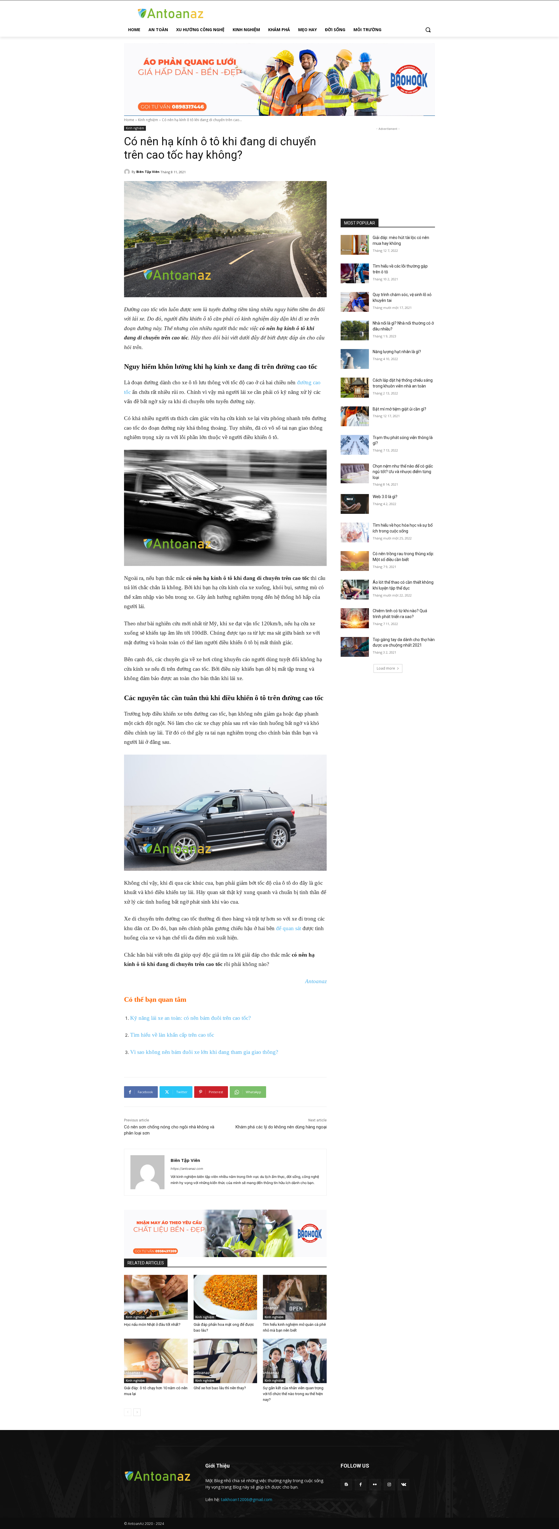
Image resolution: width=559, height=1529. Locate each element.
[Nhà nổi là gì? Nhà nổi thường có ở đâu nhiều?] (355, 330)
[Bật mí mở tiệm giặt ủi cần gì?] (355, 416)
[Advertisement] (388, 168)
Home (129, 119)
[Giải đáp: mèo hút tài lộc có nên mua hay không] (355, 245)
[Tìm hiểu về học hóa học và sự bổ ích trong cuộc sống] (355, 532)
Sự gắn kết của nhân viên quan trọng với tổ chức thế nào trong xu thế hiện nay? (293, 1394)
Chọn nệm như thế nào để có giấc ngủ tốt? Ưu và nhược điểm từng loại (403, 472)
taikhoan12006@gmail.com (246, 1499)
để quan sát (288, 928)
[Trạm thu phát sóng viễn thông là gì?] (355, 445)
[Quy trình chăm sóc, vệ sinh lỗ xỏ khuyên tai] (355, 302)
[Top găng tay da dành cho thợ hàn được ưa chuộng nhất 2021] (355, 647)
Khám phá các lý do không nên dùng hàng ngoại (281, 1127)
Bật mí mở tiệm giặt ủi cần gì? (399, 409)
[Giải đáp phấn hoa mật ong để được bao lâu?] (225, 1297)
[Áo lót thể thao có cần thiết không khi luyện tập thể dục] (355, 589)
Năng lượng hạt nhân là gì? (397, 351)
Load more (386, 668)
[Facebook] (360, 1484)
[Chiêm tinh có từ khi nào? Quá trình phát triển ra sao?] (355, 618)
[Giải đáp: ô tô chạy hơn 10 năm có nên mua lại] (156, 1361)
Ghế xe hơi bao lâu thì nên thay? (220, 1388)
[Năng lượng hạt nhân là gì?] (355, 359)
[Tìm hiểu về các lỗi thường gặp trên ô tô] (355, 273)
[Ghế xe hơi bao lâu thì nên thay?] (225, 1361)
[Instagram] (389, 1484)
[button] (428, 30)
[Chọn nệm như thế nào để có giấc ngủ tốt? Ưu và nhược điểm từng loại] (355, 473)
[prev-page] (127, 1412)
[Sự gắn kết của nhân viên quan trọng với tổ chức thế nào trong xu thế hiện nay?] (295, 1361)
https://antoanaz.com (187, 1169)
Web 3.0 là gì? (385, 496)
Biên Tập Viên (148, 171)
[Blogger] (346, 1484)
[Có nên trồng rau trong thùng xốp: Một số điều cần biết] (355, 561)
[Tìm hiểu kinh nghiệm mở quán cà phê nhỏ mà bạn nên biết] (295, 1297)
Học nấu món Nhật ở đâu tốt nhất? (152, 1324)
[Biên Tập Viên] (128, 172)
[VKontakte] (403, 1484)
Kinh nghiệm (148, 119)
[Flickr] (375, 1484)
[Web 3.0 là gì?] (355, 504)
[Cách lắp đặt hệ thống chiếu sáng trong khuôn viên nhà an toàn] (355, 387)
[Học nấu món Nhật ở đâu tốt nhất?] (156, 1297)
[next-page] (137, 1412)
